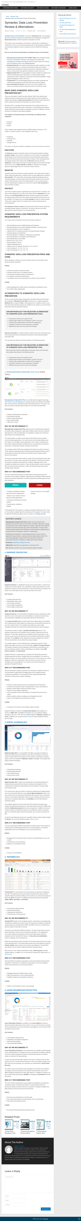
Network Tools (14, 16)
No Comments (41, 31)
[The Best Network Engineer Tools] (43, 1125)
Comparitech (73, 43)
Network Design (43, 8)
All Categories (31, 1)
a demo (30, 716)
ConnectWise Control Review (67, 34)
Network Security (27, 8)
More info (45, 1218)
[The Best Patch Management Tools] (12, 1125)
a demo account (33, 819)
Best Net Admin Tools (7, 1)
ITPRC (5, 5)
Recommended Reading (18, 1)
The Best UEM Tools (65, 22)
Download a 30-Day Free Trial (21, 542)
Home (7, 16)
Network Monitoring (10, 8)
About (25, 1)
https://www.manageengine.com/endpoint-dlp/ (26, 545)
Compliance (73, 8)
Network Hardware (58, 8)
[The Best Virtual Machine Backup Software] (28, 1125)
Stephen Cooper (9, 31)
